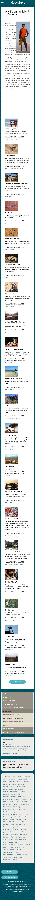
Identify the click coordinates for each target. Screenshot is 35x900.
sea (26, 839)
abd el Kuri (6, 776)
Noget (13, 827)
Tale (23, 847)
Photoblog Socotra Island (11, 714)
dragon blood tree (9, 799)
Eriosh (6, 249)
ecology (24, 799)
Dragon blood (22, 796)
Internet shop (23, 817)
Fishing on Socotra (19, 804)
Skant (11, 842)
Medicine (12, 822)
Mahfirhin (19, 819)
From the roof (9, 466)
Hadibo (23, 809)
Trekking (12, 419)
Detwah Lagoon (10, 129)
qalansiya (6, 834)
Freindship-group (8, 809)
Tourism (5, 849)
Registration (11, 877)
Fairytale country (10, 636)
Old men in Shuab (11, 294)
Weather (15, 857)
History (12, 249)
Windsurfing (7, 859)
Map (25, 819)
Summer (17, 847)
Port (17, 832)
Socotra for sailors (8, 728)
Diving (13, 794)
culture (24, 786)
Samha (5, 839)
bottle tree (6, 784)
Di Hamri (22, 791)
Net (23, 824)
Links (5, 725)
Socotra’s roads (10, 664)
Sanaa (11, 839)
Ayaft (20, 779)
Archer (9, 621)
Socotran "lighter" (11, 582)
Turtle (19, 849)
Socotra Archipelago (8, 700)
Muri (23, 822)
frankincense (8, 362)
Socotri (7, 224)
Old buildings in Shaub (12, 265)
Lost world (8, 406)
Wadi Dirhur (13, 450)
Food (28, 804)
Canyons (21, 564)
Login (10, 871)
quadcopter (14, 834)
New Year (6, 827)
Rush (12, 837)
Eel (6, 621)
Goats (18, 809)
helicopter (13, 812)
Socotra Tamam (25, 844)
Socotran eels (9, 610)
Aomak (19, 776)
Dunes (11, 168)
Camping (21, 784)
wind (21, 857)
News (4, 693)
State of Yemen (7, 697)
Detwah (7, 139)
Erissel (11, 801)
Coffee (18, 786)
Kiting (12, 819)
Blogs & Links (6, 711)
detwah (5, 791)
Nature (21, 168)
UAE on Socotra (8, 852)
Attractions (14, 139)
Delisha (11, 789)
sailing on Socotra (21, 837)
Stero (6, 168)
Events (17, 801)
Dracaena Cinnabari (9, 796)
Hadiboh (7, 475)
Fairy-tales (24, 801)
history (21, 814)
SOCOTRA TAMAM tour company (13, 732)
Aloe (13, 776)
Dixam (11, 196)
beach (25, 779)
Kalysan (5, 819)
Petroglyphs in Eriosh (12, 238)
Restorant (6, 837)
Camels (14, 784)
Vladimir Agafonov (9, 854)
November (20, 827)
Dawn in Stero (10, 155)
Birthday (19, 781)
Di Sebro (6, 794)
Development (8, 675)
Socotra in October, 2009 (13, 378)
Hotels (15, 817)
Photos (16, 168)
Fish (6, 535)
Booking (26, 781)
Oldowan (6, 829)
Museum (7, 595)
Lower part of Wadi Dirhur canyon (16, 552)
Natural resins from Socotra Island (13, 707)
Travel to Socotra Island (9, 704)
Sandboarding (19, 839)
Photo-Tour (23, 829)
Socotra (16, 842)
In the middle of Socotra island (15, 322)
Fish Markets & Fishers (12, 519)
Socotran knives (10, 213)
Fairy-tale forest (10, 435)
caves (12, 786)
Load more (17, 681)
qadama (22, 832)
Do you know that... (9, 761)
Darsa (5, 789)
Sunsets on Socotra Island (13, 491)
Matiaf (5, 822)
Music (12, 824)
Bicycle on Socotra (9, 781)
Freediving (16, 807)
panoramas (14, 829)
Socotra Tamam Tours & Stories (13, 721)
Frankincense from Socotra (14, 349)
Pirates (12, 832)
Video (6, 196)
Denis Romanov (20, 789)
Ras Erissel (23, 834)
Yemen (15, 859)
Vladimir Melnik (22, 854)
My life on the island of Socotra (13, 718)
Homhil (27, 814)
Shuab (6, 277)
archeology (26, 776)
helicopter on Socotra (10, 814)
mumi (18, 822)
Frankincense (7, 807)
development (14, 791)
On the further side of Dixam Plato (16, 183)
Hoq (10, 817)
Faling (5, 804)
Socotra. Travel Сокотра (11, 844)
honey (5, 817)
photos (5, 832)
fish (10, 804)
